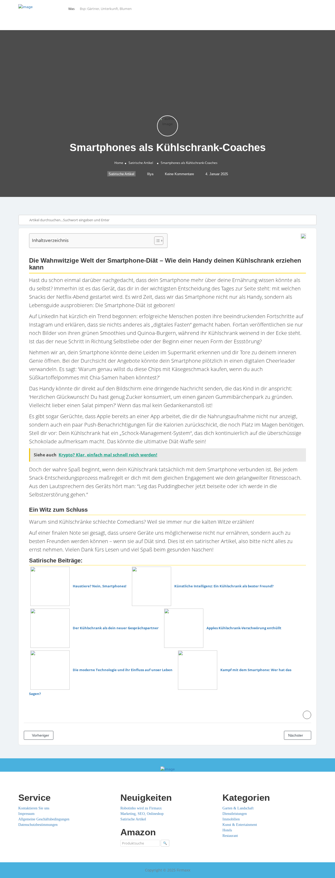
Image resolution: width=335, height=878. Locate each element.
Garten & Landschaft (238, 808)
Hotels (227, 830)
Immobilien (231, 819)
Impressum (26, 814)
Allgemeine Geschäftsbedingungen (43, 819)
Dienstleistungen (234, 814)
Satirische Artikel (141, 163)
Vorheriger (40, 735)
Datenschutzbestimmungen (38, 825)
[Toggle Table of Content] (156, 240)
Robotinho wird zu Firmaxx (141, 808)
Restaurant (230, 836)
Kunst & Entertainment (239, 825)
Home (118, 163)
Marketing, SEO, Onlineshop (142, 814)
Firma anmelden (298, 9)
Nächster (296, 735)
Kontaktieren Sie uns (33, 808)
